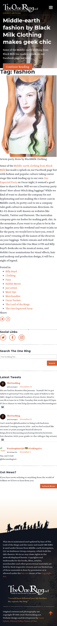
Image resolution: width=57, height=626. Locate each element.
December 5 (25, 452)
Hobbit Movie (13, 283)
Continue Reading (17, 66)
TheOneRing (13, 383)
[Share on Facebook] (8, 319)
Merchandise (13, 296)
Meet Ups (11, 291)
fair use (24, 573)
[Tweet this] (2, 319)
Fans (8, 279)
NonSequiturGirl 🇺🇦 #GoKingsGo (24, 448)
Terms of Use (30, 621)
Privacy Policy (16, 621)
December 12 (26, 419)
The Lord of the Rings (18, 304)
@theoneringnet (12, 387)
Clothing (10, 275)
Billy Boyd (11, 271)
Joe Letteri (11, 287)
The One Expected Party (19, 308)
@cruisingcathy (12, 452)
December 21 (26, 386)
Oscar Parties (13, 300)
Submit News (48, 486)
